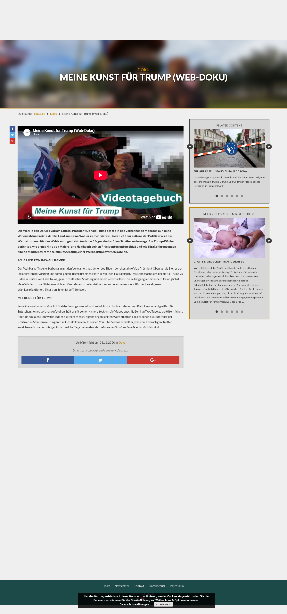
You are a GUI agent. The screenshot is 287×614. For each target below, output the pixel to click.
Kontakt (139, 586)
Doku (53, 113)
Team (106, 586)
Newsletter (122, 586)
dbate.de (39, 113)
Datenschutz (157, 586)
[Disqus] (101, 423)
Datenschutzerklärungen (134, 604)
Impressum (177, 586)
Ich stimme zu (163, 604)
